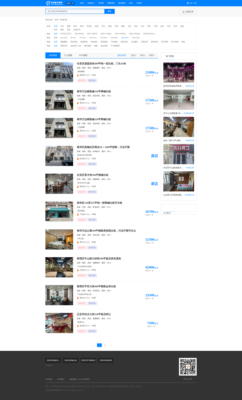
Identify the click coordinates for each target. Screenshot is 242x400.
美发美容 (74, 42)
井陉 (55, 30)
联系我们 (61, 379)
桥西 (68, 26)
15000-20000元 (120, 34)
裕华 (75, 26)
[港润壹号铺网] (54, 3)
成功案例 (121, 3)
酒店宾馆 (124, 42)
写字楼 (101, 3)
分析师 (139, 3)
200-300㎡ (114, 38)
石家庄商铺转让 (53, 360)
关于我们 (48, 379)
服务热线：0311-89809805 (80, 379)
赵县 (162, 26)
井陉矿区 (77, 30)
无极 (182, 26)
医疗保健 (174, 42)
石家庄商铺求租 (106, 360)
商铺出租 (63, 20)
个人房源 (68, 55)
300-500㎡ (125, 38)
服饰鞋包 (84, 42)
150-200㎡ (104, 38)
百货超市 (144, 42)
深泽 (175, 26)
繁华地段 (87, 46)
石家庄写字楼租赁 (88, 360)
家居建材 (104, 42)
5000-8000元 (79, 34)
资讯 (131, 3)
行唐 (155, 26)
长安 (62, 26)
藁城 (123, 26)
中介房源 (83, 55)
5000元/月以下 (65, 34)
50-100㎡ (82, 38)
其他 (183, 42)
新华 (82, 26)
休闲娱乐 (94, 42)
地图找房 (189, 12)
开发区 (89, 26)
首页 (82, 3)
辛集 (116, 26)
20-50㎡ (73, 38)
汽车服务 (114, 42)
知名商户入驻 (75, 46)
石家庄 (68, 3)
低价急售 (104, 46)
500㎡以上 (136, 38)
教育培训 (154, 42)
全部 (55, 26)
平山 (142, 26)
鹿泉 (96, 26)
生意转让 (91, 3)
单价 (142, 55)
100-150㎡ (93, 38)
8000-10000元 (92, 34)
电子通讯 (164, 42)
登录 (190, 3)
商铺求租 (110, 3)
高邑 (68, 30)
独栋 (96, 46)
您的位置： (49, 20)
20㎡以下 (63, 38)
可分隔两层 (115, 46)
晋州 (149, 26)
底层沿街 (63, 46)
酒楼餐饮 (63, 42)
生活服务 (134, 42)
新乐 (136, 26)
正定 (103, 26)
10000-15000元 (106, 34)
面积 (151, 55)
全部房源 (53, 55)
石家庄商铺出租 (70, 360)
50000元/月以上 (149, 34)
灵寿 (169, 26)
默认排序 (122, 55)
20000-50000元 (134, 34)
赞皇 (62, 30)
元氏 (129, 26)
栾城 (110, 26)
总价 (133, 55)
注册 (195, 3)
